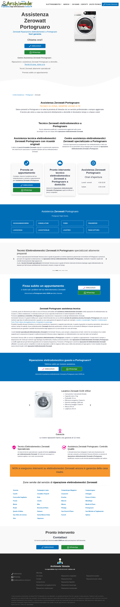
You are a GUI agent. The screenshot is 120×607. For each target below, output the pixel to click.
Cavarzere (64, 494)
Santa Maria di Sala (43, 515)
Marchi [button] (66, 4)
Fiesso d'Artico (90, 497)
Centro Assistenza (18, 95)
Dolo (38, 497)
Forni (12, 322)
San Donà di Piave (67, 511)
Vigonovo (40, 518)
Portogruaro (29, 95)
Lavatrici (78, 320)
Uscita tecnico (95, 4)
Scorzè (63, 515)
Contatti (84, 4)
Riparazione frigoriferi (68, 582)
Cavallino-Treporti (43, 494)
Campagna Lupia (43, 490)
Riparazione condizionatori (44, 588)
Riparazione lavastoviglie (69, 588)
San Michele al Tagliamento (94, 511)
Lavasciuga (48, 322)
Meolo (15, 504)
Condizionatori (102, 320)
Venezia (15, 490)
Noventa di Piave (42, 508)
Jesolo (39, 501)
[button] (13, 259)
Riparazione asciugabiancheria (46, 585)
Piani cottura (19, 322)
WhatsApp (36, 52)
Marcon (63, 501)
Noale (15, 508)
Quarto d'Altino (18, 511)
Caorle (15, 494)
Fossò (15, 501)
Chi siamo (75, 4)
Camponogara (90, 490)
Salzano (40, 511)
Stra (14, 518)
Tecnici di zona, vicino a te (35, 64)
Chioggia (88, 494)
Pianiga (63, 508)
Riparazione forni (66, 579)
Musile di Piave (90, 504)
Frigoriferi (94, 320)
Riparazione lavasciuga (68, 585)
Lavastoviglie (86, 320)
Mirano (63, 504)
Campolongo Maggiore (69, 490)
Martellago (88, 501)
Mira (38, 504)
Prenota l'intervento (111, 4)
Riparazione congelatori (68, 576)
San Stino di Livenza (20, 515)
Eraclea (63, 497)
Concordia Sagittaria (20, 497)
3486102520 (36, 46)
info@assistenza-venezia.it (21, 580)
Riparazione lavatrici (92, 576)
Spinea (87, 515)
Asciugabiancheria (29, 322)
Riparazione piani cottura (94, 579)
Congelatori (39, 322)
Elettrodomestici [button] (53, 4)
